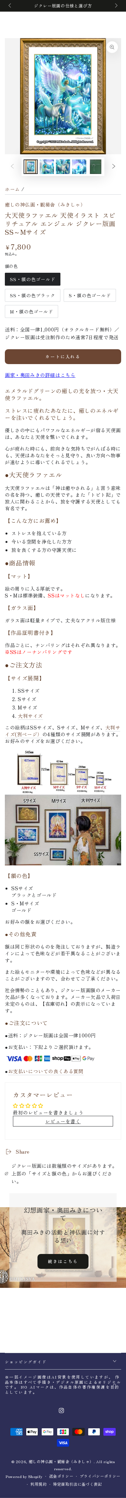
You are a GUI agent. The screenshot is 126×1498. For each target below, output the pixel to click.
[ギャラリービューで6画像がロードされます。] (79, 166)
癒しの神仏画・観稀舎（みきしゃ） (45, 204)
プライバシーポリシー (100, 1476)
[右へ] (115, 6)
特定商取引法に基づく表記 (77, 1484)
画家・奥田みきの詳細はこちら (40, 375)
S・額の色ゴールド (89, 297)
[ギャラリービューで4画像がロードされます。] (47, 166)
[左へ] (10, 6)
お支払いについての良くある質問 (46, 1071)
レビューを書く (62, 1121)
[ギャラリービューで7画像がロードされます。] (95, 166)
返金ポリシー (61, 1476)
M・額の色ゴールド (31, 313)
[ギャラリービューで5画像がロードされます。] (63, 166)
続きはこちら (63, 1261)
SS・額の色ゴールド (32, 281)
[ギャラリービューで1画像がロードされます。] (31, 166)
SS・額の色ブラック (32, 297)
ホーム (12, 189)
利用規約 (38, 1484)
